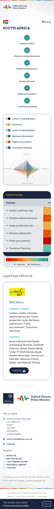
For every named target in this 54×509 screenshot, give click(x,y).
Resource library (16, 464)
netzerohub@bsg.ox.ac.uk (19, 439)
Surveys (17, 370)
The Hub (11, 467)
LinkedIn (11, 444)
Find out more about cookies (16, 505)
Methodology (14, 458)
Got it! (46, 504)
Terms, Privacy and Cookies (26, 496)
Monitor (11, 455)
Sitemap (10, 496)
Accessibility (42, 496)
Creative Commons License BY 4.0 (31, 480)
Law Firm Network (17, 461)
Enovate (43, 493)
